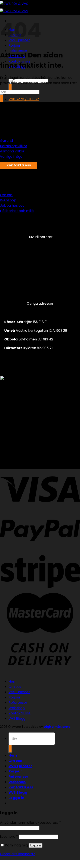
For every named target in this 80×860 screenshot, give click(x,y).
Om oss (6, 194)
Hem (12, 681)
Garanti (6, 140)
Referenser (18, 702)
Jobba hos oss (12, 205)
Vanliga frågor (12, 156)
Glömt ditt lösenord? (17, 854)
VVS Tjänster (19, 692)
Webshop (8, 200)
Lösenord (9, 836)
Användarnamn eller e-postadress (30, 822)
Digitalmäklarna (57, 727)
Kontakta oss (20, 713)
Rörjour (14, 697)
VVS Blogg (17, 718)
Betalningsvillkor (13, 146)
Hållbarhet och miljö (17, 210)
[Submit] (10, 87)
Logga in (35, 845)
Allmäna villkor (12, 151)
